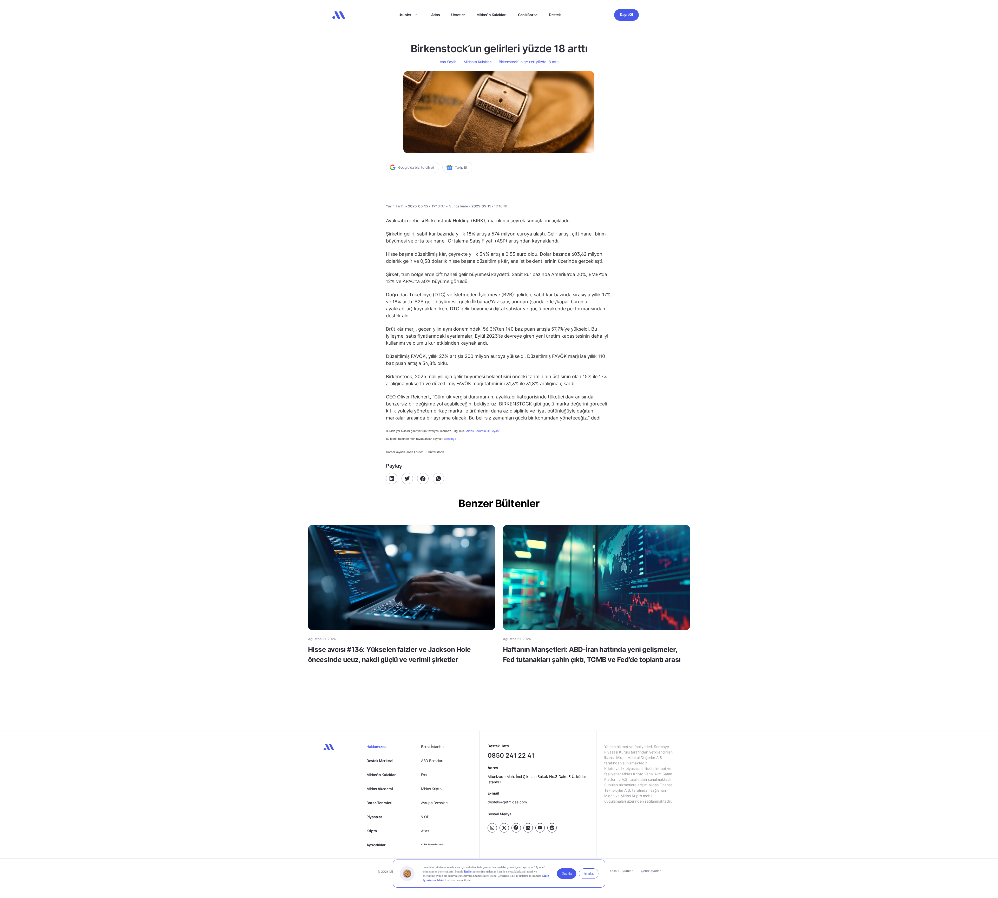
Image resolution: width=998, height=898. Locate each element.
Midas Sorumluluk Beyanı (482, 431)
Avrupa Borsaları (434, 803)
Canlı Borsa (527, 14)
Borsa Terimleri (379, 803)
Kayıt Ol (626, 14)
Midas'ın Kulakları (381, 774)
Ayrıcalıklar (376, 845)
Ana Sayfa (448, 62)
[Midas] (338, 15)
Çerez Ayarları (651, 871)
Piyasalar (374, 817)
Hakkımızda (376, 746)
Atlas (435, 14)
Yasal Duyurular (621, 871)
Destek (555, 14)
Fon (424, 774)
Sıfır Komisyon (432, 845)
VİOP (425, 817)
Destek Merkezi (379, 760)
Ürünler (404, 14)
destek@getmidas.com (507, 802)
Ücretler (458, 14)
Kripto (371, 831)
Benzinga (450, 439)
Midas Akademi (379, 788)
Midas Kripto (431, 788)
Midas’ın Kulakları (491, 14)
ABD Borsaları (432, 760)
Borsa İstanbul (432, 746)
